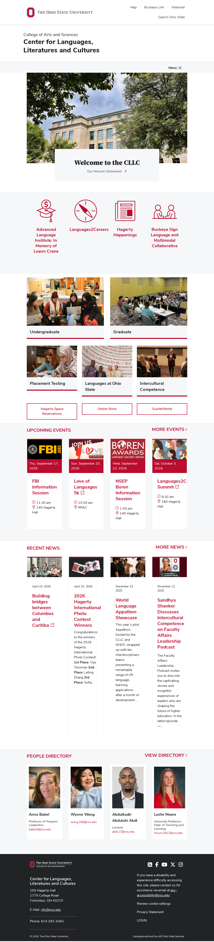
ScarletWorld (162, 409)
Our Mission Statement (104, 171)
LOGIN (142, 920)
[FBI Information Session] (44, 481)
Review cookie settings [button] (154, 903)
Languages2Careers (89, 229)
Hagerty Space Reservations (52, 411)
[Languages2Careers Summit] (169, 478)
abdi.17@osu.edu (123, 831)
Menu (172, 68)
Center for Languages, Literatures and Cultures (53, 881)
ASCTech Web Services (171, 936)
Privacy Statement (150, 912)
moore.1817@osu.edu (168, 833)
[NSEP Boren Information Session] (128, 484)
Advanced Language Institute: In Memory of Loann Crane (46, 240)
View (164, 755)
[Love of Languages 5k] (86, 479)
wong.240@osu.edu (84, 822)
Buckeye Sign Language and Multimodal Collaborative (164, 237)
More (168, 429)
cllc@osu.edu (51, 909)
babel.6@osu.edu (40, 829)
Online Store (107, 409)
